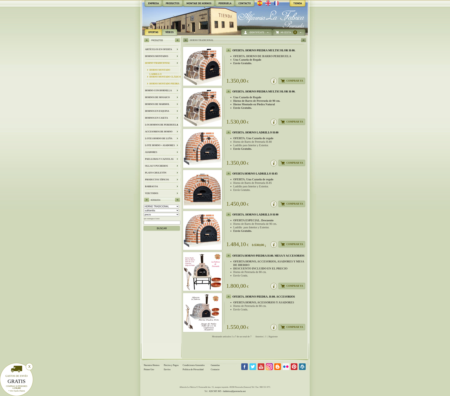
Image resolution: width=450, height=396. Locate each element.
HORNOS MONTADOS (156, 56)
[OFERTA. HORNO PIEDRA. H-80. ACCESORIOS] (202, 312)
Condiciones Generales (194, 365)
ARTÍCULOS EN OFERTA (158, 49)
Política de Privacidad (193, 369)
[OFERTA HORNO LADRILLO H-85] (202, 189)
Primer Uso (149, 369)
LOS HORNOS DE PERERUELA (161, 124)
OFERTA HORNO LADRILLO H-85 (255, 173)
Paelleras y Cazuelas (159, 159)
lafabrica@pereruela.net (234, 391)
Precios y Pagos (171, 365)
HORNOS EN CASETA (156, 118)
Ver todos (151, 193)
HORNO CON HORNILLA (158, 90)
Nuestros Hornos (151, 365)
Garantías (215, 365)
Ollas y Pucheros (156, 166)
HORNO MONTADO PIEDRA (164, 83)
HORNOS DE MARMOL (157, 104)
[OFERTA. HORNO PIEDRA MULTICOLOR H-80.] (202, 66)
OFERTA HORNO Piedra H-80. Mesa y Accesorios (268, 255)
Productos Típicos (157, 179)
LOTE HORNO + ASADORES (160, 145)
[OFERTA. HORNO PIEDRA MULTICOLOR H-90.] (202, 107)
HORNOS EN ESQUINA (157, 111)
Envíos (167, 369)
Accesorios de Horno (158, 131)
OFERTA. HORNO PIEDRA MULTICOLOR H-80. (263, 50)
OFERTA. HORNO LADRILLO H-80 (255, 132)
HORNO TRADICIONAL (157, 63)
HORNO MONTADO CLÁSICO (165, 76)
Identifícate (256, 32)
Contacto (215, 369)
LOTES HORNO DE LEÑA (158, 138)
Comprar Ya (294, 80)
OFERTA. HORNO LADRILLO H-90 (255, 214)
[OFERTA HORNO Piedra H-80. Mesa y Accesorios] (202, 271)
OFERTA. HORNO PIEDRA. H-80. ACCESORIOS (263, 296)
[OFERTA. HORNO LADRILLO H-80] (202, 148)
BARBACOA (151, 186)
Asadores (151, 152)
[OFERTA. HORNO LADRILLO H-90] (202, 230)
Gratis (16, 381)
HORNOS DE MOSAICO (157, 97)
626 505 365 (215, 391)
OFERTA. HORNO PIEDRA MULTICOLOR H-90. (263, 91)
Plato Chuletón (155, 172)
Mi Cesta (288, 32)
